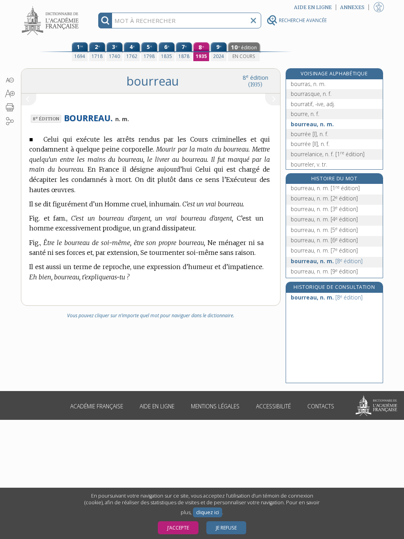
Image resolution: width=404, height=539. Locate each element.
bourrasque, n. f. (311, 93)
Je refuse (226, 527)
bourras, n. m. (308, 84)
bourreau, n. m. (312, 124)
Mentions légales (215, 406)
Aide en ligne (157, 406)
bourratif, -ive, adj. (313, 104)
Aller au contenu (51, 7)
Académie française (96, 406)
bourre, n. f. (305, 114)
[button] (10, 80)
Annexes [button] (352, 7)
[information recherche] (105, 20)
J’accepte (178, 527)
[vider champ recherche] (253, 20)
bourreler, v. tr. (309, 164)
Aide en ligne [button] (313, 7)
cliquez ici (207, 512)
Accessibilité (273, 406)
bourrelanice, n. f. (328, 154)
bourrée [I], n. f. (309, 134)
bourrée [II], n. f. (310, 144)
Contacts (320, 406)
